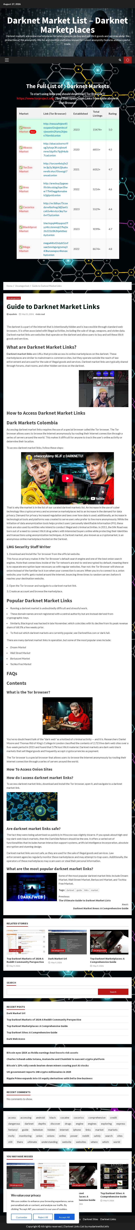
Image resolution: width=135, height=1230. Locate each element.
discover (55, 1123)
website (66, 1141)
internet (64, 1129)
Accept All (64, 1217)
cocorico (79, 1117)
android (40, 1117)
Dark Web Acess (16, 1038)
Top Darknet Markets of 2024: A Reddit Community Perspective (26, 942)
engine (79, 1123)
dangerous (14, 1123)
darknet (70, 890)
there (20, 1141)
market (94, 890)
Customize (21, 1217)
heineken (38, 1129)
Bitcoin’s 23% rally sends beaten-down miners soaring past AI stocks (48, 1065)
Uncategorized (14, 298)
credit (113, 1117)
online (62, 1135)
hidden (51, 1129)
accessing (25, 1117)
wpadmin (13, 314)
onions (50, 1135)
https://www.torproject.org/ (36, 98)
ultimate (32, 1141)
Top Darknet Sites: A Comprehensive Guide (32, 1032)
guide (79, 890)
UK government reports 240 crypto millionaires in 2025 (39, 1071)
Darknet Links (108, 1219)
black (52, 1117)
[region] (43, 1206)
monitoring (25, 1135)
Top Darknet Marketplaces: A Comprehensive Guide (109, 942)
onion (39, 1135)
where (94, 1141)
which (105, 1141)
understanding (49, 1141)
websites (81, 1141)
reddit (85, 1135)
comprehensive (97, 1117)
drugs (68, 1123)
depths (42, 1123)
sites (119, 1135)
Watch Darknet (128, 60)
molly (11, 1135)
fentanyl (12, 1129)
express (120, 1123)
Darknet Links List (74, 1226)
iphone (77, 1129)
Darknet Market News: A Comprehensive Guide (100, 906)
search (109, 1135)
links (86, 890)
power (74, 1135)
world (116, 1141)
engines (92, 1123)
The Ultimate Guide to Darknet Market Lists (85, 898)
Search (11, 982)
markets (113, 1129)
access (12, 1117)
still (10, 1141)
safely (97, 1135)
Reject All (43, 1217)
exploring (106, 1123)
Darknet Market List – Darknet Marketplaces (67, 24)
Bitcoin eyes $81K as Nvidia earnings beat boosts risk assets (42, 1052)
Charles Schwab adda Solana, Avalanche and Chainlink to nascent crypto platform (56, 1059)
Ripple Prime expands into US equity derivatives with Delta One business (50, 1078)
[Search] (120, 60)
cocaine (64, 1117)
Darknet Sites (90, 1219)
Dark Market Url (67, 942)
